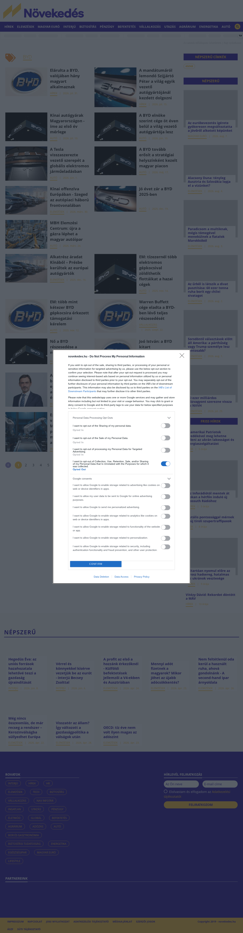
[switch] (165, 425)
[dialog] (121, 466)
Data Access (121, 576)
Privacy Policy (141, 576)
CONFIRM (95, 564)
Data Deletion (101, 576)
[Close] (183, 356)
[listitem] (121, 418)
